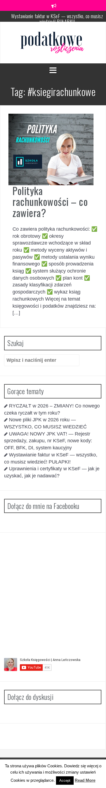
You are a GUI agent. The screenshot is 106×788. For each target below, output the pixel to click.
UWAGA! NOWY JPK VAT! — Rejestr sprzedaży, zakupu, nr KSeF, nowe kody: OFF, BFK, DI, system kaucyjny (48, 440)
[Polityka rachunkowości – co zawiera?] (50, 149)
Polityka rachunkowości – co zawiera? (50, 201)
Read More (85, 780)
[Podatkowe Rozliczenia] (53, 42)
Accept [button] (64, 780)
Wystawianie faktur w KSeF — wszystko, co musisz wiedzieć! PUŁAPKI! (57, 19)
